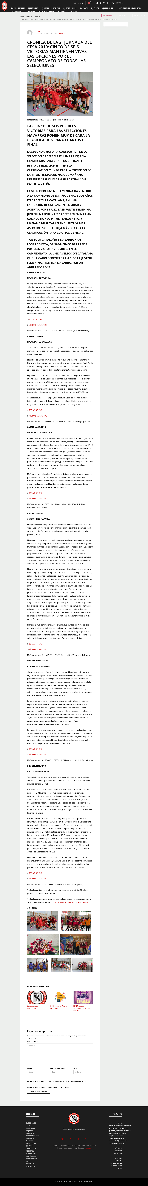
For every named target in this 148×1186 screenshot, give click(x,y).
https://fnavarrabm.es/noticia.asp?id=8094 (70, 902)
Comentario (32, 1041)
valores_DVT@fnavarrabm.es (119, 1141)
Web (75, 1068)
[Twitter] (97, 3)
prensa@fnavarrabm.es (117, 1133)
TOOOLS (88, 1148)
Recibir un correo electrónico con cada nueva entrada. (48, 1087)
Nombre (31, 1068)
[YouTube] (107, 3)
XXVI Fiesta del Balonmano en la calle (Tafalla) (81, 1008)
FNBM (37, 32)
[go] (113, 3)
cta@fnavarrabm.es (116, 1136)
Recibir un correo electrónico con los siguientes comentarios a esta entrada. (57, 1081)
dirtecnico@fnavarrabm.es (118, 1128)
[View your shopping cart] (90, 3)
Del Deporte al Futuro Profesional (58, 1007)
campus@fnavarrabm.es (117, 1138)
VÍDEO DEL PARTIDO (38, 325)
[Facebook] (100, 3)
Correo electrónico (58, 1068)
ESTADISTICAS (35, 319)
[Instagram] (104, 3)
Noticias (62, 34)
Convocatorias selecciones (32, 1007)
